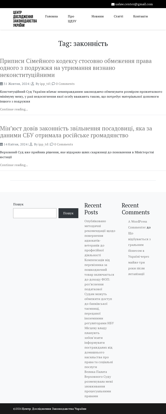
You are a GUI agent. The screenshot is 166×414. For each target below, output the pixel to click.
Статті (118, 16)
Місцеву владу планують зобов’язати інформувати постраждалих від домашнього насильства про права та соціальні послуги (98, 347)
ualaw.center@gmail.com (134, 4)
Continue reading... (14, 109)
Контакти (140, 16)
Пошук (18, 204)
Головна (51, 16)
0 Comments (65, 83)
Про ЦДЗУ (72, 18)
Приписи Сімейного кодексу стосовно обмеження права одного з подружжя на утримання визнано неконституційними (76, 68)
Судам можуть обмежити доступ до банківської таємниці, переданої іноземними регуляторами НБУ (99, 308)
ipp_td (45, 83)
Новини (98, 16)
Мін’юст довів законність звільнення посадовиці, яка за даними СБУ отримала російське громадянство (76, 131)
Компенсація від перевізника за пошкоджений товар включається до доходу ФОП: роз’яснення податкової (99, 274)
